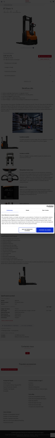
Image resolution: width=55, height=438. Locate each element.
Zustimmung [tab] (10, 210)
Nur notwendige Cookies (27, 230)
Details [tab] (27, 210)
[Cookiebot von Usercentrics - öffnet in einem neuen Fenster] (47, 206)
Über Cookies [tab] (45, 210)
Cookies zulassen (45, 230)
